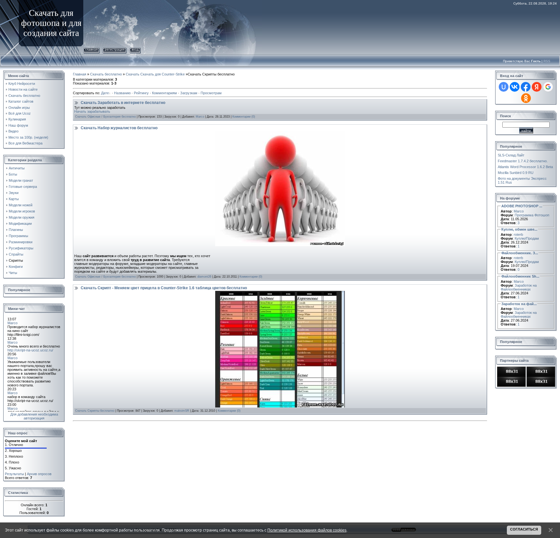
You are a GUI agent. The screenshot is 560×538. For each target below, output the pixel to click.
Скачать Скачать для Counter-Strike (155, 74)
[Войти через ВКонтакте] (514, 87)
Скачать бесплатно (106, 74)
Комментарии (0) (243, 116)
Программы (18, 236)
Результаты (14, 474)
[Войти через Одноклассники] (526, 98)
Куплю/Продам (527, 238)
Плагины (16, 230)
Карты (14, 199)
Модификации (20, 223)
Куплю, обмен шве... (519, 229)
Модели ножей (20, 205)
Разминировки (20, 242)
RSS (546, 61)
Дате (105, 93)
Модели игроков (22, 211)
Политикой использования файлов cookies (306, 530)
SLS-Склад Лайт (511, 155)
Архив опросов (39, 474)
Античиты (17, 168)
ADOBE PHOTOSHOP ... (521, 206)
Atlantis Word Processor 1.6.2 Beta (525, 167)
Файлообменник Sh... (520, 276)
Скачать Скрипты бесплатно (94, 410)
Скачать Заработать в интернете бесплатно (123, 102)
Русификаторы (21, 248)
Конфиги (16, 267)
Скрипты (16, 260)
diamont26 (204, 276)
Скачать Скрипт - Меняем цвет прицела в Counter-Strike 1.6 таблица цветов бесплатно (164, 288)
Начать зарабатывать (92, 111)
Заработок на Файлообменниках (519, 287)
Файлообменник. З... (519, 253)
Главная (91, 49)
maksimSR (181, 410)
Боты (13, 174)
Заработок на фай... (519, 304)
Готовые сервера (23, 187)
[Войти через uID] (503, 87)
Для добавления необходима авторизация (34, 416)
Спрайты (16, 254)
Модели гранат (21, 180)
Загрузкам (188, 93)
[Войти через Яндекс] (537, 87)
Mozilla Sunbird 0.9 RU (515, 173)
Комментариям (164, 93)
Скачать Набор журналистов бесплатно (119, 128)
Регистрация (114, 49)
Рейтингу (141, 93)
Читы (13, 273)
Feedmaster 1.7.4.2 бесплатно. (523, 161)
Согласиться (524, 529)
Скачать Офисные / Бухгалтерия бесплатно (105, 116)
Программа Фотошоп (532, 215)
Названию (122, 93)
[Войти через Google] (548, 87)
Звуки (13, 193)
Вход (135, 49)
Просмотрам (211, 93)
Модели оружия (21, 217)
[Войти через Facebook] (526, 87)
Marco (200, 116)
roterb (518, 234)
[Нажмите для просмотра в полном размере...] (280, 133)
